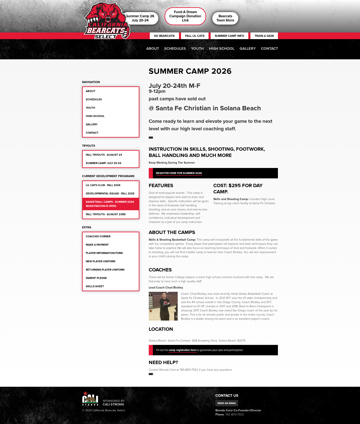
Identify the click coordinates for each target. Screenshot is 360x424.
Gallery (248, 48)
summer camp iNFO (229, 36)
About (152, 48)
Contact (269, 48)
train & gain (264, 36)
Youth (197, 48)
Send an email (227, 403)
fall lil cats (194, 36)
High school (221, 48)
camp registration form (183, 350)
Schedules (175, 48)
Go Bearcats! (164, 36)
